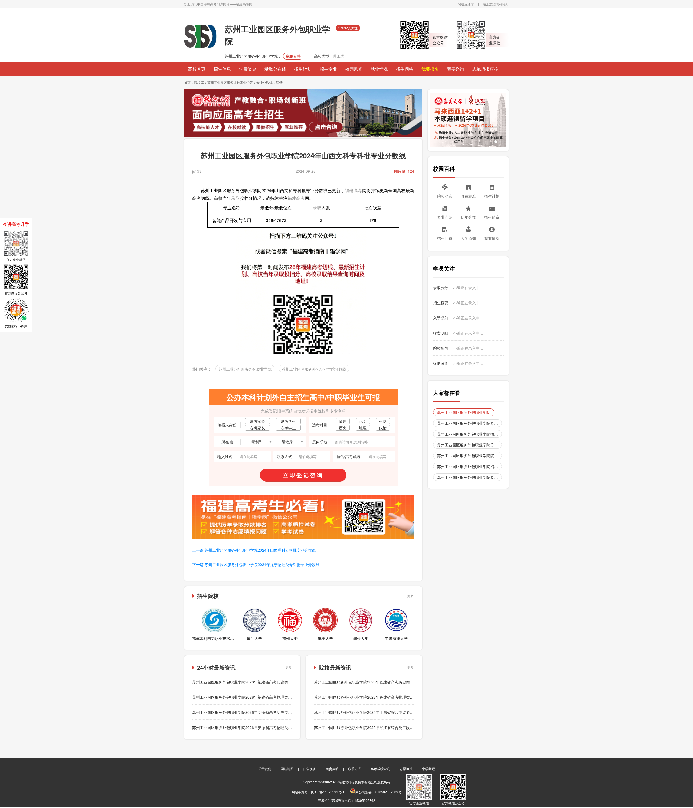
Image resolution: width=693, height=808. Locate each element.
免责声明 (332, 768)
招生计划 (303, 69)
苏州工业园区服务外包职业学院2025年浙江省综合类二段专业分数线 (371, 727)
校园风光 (353, 69)
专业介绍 (444, 217)
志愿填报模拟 (485, 69)
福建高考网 (244, 4)
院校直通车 (466, 4)
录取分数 (440, 287)
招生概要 (440, 302)
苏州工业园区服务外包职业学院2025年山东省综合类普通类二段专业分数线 (377, 712)
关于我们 (264, 768)
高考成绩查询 (380, 768)
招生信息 (222, 69)
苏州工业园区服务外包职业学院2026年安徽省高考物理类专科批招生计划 (253, 727)
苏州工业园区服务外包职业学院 (230, 82)
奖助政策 (440, 363)
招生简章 (491, 217)
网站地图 (287, 768)
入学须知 (468, 238)
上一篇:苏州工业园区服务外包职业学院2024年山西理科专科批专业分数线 (254, 550)
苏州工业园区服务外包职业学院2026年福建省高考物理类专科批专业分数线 (255, 697)
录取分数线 (275, 69)
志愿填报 (406, 768)
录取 (235, 198)
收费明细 (440, 333)
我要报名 (430, 69)
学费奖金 (247, 69)
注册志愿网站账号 (496, 4)
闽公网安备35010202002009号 (378, 792)
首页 (187, 82)
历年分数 (468, 217)
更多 (410, 595)
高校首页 (196, 69)
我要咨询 (455, 69)
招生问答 (404, 69)
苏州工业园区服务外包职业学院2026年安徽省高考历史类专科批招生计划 (253, 712)
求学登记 (428, 768)
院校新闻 (440, 348)
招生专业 (328, 69)
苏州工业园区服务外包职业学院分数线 (314, 369)
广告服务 (309, 768)
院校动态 (444, 196)
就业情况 (379, 69)
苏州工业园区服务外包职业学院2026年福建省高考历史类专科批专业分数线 (255, 682)
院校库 (199, 82)
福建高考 (353, 190)
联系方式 (354, 768)
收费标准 (468, 196)
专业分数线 (264, 82)
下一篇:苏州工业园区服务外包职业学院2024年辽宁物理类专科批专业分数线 (255, 564)
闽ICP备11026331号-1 (327, 792)
